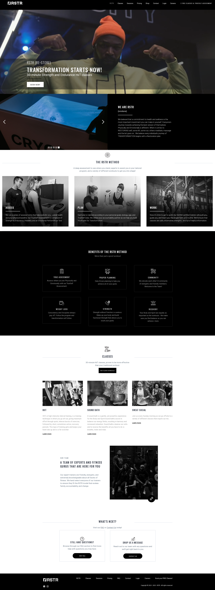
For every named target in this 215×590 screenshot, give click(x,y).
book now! (35, 85)
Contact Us (111, 527)
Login (164, 3)
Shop (147, 3)
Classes (120, 3)
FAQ (102, 527)
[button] (4, 122)
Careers (173, 3)
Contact (156, 3)
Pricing (139, 3)
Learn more (47, 434)
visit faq (82, 556)
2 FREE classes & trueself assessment (196, 3)
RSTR (112, 3)
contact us (133, 556)
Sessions (130, 3)
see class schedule (107, 370)
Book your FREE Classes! (163, 578)
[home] (15, 3)
